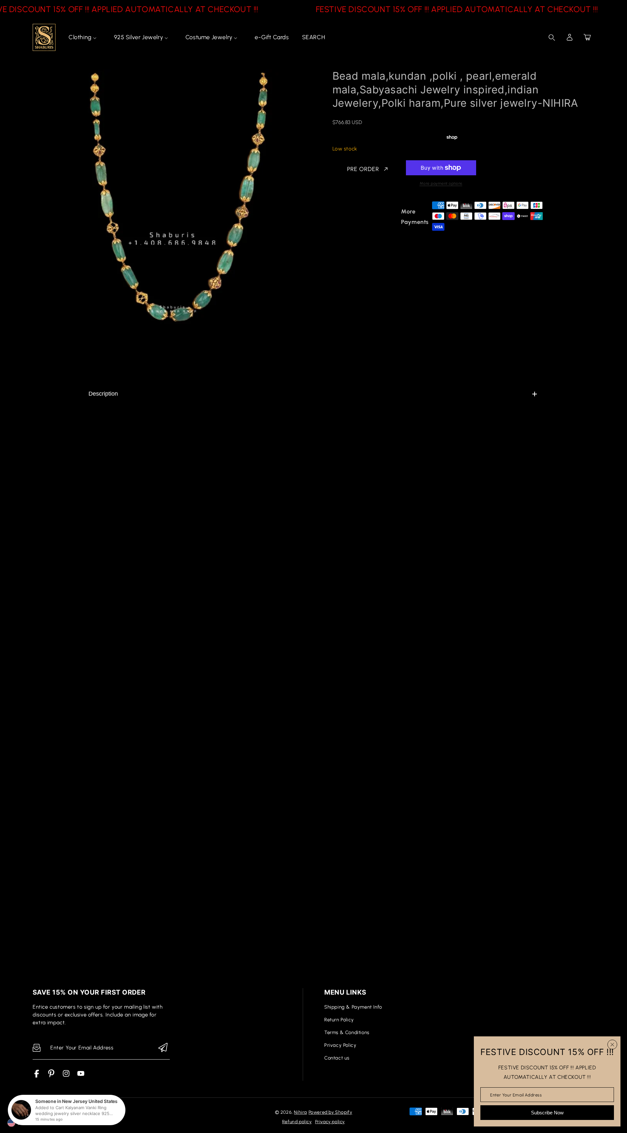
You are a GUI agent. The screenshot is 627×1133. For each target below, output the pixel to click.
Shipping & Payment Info (353, 1007)
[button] (587, 37)
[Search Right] (552, 37)
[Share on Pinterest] (381, 216)
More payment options (441, 183)
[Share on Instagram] (393, 216)
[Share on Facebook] (358, 216)
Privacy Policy (340, 1045)
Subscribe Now (547, 1112)
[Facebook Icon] (37, 1076)
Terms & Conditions (346, 1032)
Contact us (336, 1058)
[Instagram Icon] (66, 1076)
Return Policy (339, 1020)
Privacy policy (330, 1122)
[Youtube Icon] (81, 1076)
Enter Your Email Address (516, 1095)
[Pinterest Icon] (51, 1076)
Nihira (300, 1112)
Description (103, 393)
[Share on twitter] (370, 216)
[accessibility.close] (612, 1044)
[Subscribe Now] (163, 1048)
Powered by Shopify (330, 1112)
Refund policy (297, 1122)
